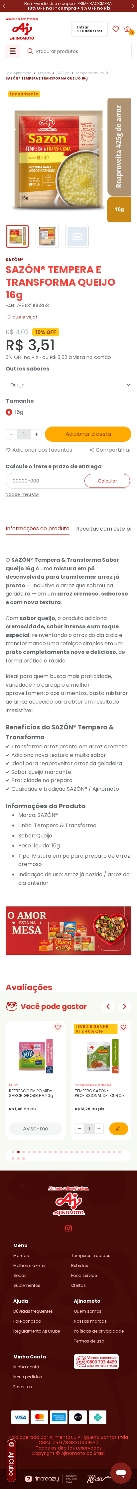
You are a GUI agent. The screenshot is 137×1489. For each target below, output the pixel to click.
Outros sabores (27, 369)
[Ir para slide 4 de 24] (29, 1152)
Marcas (21, 1255)
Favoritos (22, 1387)
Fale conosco (27, 1321)
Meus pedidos (27, 1377)
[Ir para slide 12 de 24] (71, 1152)
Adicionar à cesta (88, 434)
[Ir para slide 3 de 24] (23, 1152)
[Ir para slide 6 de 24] (39, 1152)
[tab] (37, 529)
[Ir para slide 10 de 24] (61, 1152)
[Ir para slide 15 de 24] (87, 1152)
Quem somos (87, 1311)
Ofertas (78, 1285)
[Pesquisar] (30, 51)
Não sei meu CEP (22, 494)
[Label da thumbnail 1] (47, 236)
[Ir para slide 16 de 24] (92, 1152)
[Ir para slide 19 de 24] (108, 1152)
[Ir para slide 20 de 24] (114, 1152)
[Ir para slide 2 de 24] (18, 1152)
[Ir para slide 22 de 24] (13, 1158)
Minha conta (26, 1367)
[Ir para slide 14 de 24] (82, 1152)
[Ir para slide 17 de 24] (98, 1152)
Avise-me (35, 1128)
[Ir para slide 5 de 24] (34, 1152)
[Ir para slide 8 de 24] (50, 1152)
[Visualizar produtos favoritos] (116, 29)
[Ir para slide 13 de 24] (76, 1152)
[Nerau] (99, 1479)
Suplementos (26, 1285)
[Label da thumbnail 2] (77, 236)
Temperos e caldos (90, 1255)
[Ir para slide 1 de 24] (13, 1152)
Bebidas (79, 1265)
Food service (84, 1275)
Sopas (20, 1275)
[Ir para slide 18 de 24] (103, 1152)
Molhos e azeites (30, 1265)
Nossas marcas (90, 1321)
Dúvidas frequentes (33, 1311)
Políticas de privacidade (99, 1331)
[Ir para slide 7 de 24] (45, 1152)
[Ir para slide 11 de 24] (66, 1152)
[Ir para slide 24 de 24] (23, 1158)
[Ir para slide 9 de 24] (55, 1152)
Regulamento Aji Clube (36, 1331)
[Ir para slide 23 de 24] (18, 1158)
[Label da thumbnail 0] (17, 236)
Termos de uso (89, 1341)
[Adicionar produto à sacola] (118, 1128)
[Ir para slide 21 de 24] (119, 1152)
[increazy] (51, 1479)
